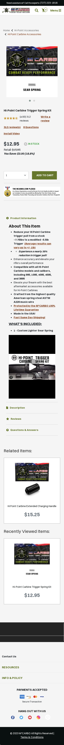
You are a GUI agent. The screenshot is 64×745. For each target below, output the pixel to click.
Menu (54, 10)
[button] (43, 10)
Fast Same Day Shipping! (29, 317)
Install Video (12, 133)
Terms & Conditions (32, 737)
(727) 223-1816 (48, 2)
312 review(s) (12, 127)
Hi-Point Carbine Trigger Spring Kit (32, 586)
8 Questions (31, 127)
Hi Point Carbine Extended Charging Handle (32, 506)
